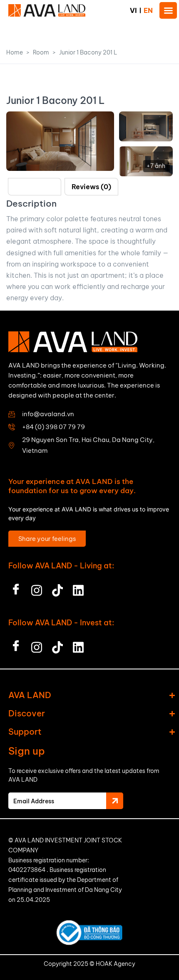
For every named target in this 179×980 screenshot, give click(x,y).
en (148, 10)
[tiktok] (57, 588)
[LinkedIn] (78, 588)
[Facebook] (15, 588)
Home (14, 52)
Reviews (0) (91, 187)
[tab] (34, 186)
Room (41, 52)
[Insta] (36, 588)
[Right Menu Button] (168, 10)
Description (34, 187)
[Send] (114, 800)
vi (133, 10)
